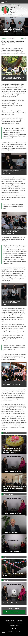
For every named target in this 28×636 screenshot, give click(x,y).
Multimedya (12, 623)
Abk (15, 5)
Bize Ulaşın (19, 620)
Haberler (3, 38)
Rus (8, 5)
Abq (18, 5)
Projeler (19, 623)
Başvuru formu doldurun (14, 612)
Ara (20, 5)
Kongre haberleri (14, 625)
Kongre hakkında (10, 620)
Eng (10, 5)
